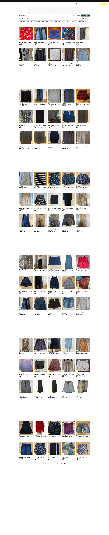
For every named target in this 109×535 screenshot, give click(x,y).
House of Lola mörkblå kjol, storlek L (54, 208)
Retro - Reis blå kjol (23, 312)
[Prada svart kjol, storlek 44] (40, 137)
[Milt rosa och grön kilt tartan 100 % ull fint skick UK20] (54, 365)
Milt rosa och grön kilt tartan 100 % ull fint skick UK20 (54, 374)
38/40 (20, 103)
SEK (80, 3)
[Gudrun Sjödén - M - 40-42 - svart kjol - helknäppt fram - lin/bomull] (40, 54)
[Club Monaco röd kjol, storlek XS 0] (40, 428)
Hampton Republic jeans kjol (24, 457)
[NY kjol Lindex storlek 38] (83, 365)
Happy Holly (39, 186)
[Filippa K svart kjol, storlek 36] (83, 116)
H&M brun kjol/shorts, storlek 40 (54, 312)
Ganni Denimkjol (65, 353)
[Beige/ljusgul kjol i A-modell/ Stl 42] (26, 199)
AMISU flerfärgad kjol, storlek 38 (82, 291)
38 (34, 103)
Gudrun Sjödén (38, 61)
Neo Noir (36, 269)
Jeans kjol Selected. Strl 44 (81, 63)
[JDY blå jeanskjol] (26, 54)
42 (76, 103)
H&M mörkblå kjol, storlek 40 (53, 146)
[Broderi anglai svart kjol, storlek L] (40, 282)
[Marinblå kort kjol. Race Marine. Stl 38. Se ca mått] (54, 262)
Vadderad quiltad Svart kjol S (24, 436)
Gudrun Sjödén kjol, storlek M (81, 312)
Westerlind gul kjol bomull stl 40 (82, 353)
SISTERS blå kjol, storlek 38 (53, 42)
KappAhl (50, 456)
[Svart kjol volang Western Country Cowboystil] (40, 386)
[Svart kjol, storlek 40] (26, 386)
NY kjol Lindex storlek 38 (80, 374)
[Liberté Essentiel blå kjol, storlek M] (26, 220)
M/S (62, 290)
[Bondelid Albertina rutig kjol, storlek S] (83, 179)
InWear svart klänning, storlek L (68, 208)
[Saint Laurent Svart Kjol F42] (26, 96)
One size (63, 227)
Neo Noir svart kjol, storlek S (39, 270)
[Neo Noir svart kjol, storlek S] (40, 262)
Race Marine (52, 269)
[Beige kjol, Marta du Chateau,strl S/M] (68, 365)
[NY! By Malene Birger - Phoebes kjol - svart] (26, 282)
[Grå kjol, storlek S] (83, 33)
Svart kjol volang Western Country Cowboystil (40, 395)
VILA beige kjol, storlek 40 (38, 229)
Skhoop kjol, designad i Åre (39, 457)
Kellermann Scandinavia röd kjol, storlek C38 (25, 42)
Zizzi (78, 144)
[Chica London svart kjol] (68, 220)
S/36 (63, 456)
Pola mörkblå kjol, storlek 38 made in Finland (40, 104)
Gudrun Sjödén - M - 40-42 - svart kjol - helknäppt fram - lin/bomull (40, 63)
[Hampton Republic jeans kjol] (26, 448)
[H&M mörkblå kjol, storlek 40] (54, 137)
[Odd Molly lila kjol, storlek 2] (68, 428)
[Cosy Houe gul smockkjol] (83, 220)
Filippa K (22, 144)
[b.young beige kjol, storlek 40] (83, 199)
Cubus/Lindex (66, 456)
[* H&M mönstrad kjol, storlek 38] (68, 179)
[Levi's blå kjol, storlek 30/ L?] (40, 303)
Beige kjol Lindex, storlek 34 (24, 187)
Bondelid (79, 186)
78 (61, 463)
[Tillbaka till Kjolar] (20, 18)
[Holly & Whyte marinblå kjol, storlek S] (68, 96)
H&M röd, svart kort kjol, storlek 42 (82, 104)
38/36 (35, 186)
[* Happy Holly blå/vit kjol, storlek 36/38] (40, 179)
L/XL (48, 373)
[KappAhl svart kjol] (54, 448)
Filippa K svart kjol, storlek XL (67, 125)
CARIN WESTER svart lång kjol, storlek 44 (67, 63)
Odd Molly (65, 435)
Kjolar (22, 18)
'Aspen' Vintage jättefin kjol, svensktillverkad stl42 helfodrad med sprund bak (54, 125)
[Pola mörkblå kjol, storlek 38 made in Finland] (40, 96)
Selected (79, 61)
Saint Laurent (24, 103)
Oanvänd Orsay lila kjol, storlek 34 (40, 353)
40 (19, 144)
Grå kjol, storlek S (79, 42)
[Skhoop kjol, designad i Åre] (40, 448)
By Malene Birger (24, 290)
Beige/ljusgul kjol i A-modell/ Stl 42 (25, 208)
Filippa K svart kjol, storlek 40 (25, 146)
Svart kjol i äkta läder (52, 436)
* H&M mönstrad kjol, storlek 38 (68, 187)
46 (48, 103)
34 (19, 186)
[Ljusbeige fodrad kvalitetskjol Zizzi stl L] (83, 137)
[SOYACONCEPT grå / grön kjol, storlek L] (54, 220)
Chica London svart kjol (66, 229)
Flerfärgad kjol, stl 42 (23, 125)
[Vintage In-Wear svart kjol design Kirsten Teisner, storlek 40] (68, 137)
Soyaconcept (51, 227)
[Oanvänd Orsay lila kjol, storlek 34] (40, 345)
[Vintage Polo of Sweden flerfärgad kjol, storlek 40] (68, 33)
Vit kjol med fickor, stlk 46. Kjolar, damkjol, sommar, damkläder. (54, 104)
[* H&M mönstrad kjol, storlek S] (54, 179)
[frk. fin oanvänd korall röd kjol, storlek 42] (83, 262)
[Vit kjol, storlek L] (54, 54)
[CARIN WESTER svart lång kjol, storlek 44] (68, 54)
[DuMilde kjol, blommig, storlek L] (83, 448)
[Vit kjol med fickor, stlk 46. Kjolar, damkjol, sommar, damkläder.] (54, 96)
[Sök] (64, 4)
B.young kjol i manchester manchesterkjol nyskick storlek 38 (25, 374)
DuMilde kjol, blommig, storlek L (82, 457)
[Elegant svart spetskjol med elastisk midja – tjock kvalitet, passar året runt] (54, 282)
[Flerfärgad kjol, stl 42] (26, 116)
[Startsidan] (11, 4)
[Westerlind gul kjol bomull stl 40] (83, 345)
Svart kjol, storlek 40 (23, 395)
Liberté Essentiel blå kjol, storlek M (26, 229)
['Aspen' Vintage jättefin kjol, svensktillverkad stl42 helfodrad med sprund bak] (54, 116)
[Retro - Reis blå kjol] (26, 303)
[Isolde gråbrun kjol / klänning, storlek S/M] (68, 282)
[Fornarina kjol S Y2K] (83, 386)
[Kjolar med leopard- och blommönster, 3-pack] (68, 448)
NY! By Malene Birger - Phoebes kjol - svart (25, 291)
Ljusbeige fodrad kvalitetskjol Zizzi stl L (82, 146)
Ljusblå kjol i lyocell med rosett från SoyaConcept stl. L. (68, 270)
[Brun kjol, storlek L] (26, 262)
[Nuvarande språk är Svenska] (76, 4)
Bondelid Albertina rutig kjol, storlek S (81, 187)
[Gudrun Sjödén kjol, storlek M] (83, 303)
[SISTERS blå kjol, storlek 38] (54, 33)
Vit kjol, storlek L (51, 63)
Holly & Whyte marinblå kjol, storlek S (68, 104)
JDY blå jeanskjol (22, 63)
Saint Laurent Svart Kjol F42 (24, 104)
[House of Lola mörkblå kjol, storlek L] (54, 199)
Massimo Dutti (52, 352)
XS (19, 61)
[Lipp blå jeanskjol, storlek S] (40, 33)
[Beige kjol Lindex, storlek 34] (26, 179)
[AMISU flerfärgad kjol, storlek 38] (83, 282)
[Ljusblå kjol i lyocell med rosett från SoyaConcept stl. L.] (68, 262)
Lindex (64, 103)
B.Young (79, 207)
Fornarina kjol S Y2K (80, 395)
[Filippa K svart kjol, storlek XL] (68, 116)
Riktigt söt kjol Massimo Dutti (53, 353)
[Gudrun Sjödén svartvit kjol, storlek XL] (40, 199)
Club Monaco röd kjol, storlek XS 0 (40, 436)
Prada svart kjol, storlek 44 (39, 146)
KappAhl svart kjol (51, 457)
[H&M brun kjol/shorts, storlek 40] (54, 303)
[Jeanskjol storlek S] (68, 386)
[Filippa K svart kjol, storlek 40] (26, 137)
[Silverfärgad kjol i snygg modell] (83, 428)
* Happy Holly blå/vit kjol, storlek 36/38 (40, 187)
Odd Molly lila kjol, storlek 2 (67, 436)
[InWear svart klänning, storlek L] (68, 199)
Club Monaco (37, 435)
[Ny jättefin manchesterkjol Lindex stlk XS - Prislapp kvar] (40, 116)
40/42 (35, 61)
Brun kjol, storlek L (22, 269)
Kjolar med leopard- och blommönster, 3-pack (66, 457)
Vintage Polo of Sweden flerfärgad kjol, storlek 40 (68, 42)
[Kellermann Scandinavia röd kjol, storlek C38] (26, 33)
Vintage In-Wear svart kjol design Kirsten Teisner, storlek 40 (68, 146)
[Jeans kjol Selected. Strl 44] (83, 54)
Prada (36, 144)
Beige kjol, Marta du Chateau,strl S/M (68, 374)
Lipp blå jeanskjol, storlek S (39, 42)
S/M (48, 352)
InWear (65, 144)
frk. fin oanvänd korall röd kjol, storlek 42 (82, 270)
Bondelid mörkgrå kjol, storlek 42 (40, 374)
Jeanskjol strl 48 (65, 312)
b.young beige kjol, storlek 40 (82, 208)
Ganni (64, 352)
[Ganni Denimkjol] (68, 345)
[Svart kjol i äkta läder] (54, 428)
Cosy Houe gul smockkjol (81, 229)
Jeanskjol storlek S (65, 395)
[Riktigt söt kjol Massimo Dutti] (54, 345)
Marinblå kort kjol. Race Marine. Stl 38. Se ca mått (54, 270)
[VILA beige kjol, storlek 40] (40, 220)
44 (62, 61)
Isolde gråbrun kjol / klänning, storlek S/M (67, 291)
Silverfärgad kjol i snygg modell (82, 436)
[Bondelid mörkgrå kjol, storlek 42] (40, 365)
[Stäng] (108, 1)
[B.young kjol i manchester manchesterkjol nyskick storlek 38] (26, 365)
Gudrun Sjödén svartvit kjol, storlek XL (40, 208)
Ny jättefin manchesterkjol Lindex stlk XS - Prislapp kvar (40, 125)
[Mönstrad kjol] (26, 345)
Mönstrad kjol (22, 353)
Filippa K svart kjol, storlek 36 (81, 125)
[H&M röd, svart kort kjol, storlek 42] (83, 96)
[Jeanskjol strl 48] (68, 303)
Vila (36, 227)
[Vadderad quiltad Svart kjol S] (26, 428)
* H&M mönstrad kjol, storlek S (53, 187)
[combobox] (43, 4)
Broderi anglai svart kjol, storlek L (40, 291)
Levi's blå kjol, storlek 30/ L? (39, 312)
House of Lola (51, 207)
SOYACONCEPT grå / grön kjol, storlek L (53, 229)
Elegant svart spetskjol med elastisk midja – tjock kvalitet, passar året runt (53, 291)
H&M (78, 103)
